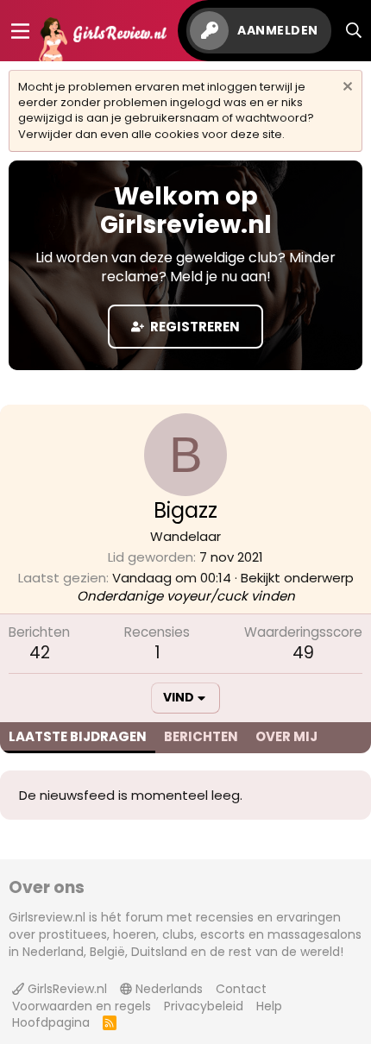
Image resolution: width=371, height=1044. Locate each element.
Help (269, 1006)
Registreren (194, 327)
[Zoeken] (354, 30)
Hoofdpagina (51, 1022)
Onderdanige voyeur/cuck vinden (186, 596)
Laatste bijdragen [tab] (78, 736)
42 (39, 652)
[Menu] (20, 31)
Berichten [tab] (201, 736)
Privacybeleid (203, 1006)
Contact (241, 988)
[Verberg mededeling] (345, 88)
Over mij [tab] (286, 736)
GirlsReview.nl (65, 988)
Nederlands (167, 988)
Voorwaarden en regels (81, 1006)
